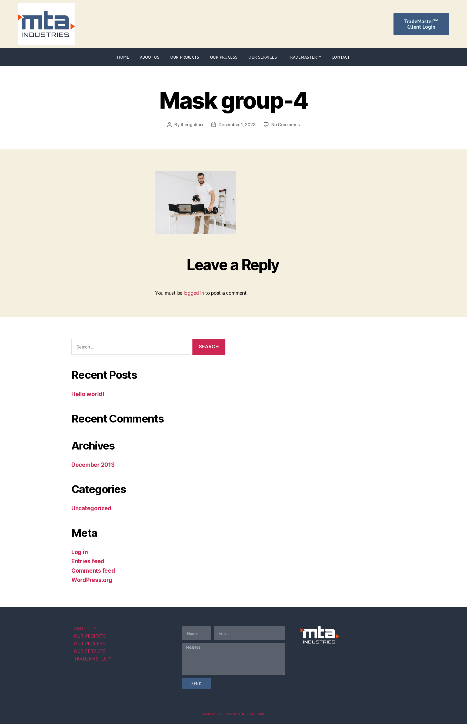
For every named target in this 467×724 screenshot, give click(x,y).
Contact (341, 57)
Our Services (262, 57)
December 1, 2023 (237, 124)
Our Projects (184, 57)
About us (85, 628)
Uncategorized (91, 508)
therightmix (192, 124)
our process (89, 644)
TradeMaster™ (304, 57)
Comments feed (93, 570)
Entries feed (88, 561)
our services (90, 651)
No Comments (285, 124)
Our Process (224, 57)
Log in (79, 552)
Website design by (233, 714)
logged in (194, 293)
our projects (90, 636)
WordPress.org (91, 579)
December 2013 (93, 464)
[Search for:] (129, 348)
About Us (149, 57)
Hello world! (87, 394)
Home (123, 57)
